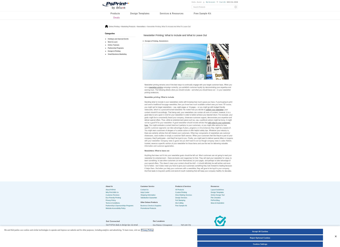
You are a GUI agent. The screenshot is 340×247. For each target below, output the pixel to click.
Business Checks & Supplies (151, 206)
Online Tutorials (113, 45)
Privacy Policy (111, 200)
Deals (116, 17)
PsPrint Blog (215, 200)
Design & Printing (114, 51)
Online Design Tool (218, 195)
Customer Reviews (112, 195)
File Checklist (215, 198)
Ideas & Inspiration (217, 203)
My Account (210, 2)
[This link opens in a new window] (220, 224)
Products (115, 13)
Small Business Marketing (117, 54)
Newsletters (163, 41)
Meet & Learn (113, 42)
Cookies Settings (260, 244)
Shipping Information (148, 195)
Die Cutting (179, 203)
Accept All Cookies (260, 232)
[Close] (336, 236)
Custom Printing (181, 192)
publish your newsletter (214, 109)
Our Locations (159, 221)
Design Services (181, 198)
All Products (179, 190)
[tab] (120, 39)
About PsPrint (111, 190)
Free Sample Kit (202, 13)
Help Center (145, 192)
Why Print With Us (112, 192)
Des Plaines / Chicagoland (162, 225)
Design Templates (139, 13)
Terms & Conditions (113, 203)
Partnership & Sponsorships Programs (119, 206)
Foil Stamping (180, 200)
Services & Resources (171, 13)
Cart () (223, 2)
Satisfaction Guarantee (149, 198)
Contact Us (144, 190)
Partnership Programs (116, 48)
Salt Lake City (186, 225)
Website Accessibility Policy (116, 208)
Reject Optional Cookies (260, 238)
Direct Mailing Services (183, 195)
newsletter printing (156, 87)
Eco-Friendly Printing (113, 198)
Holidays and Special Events (118, 39)
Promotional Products (148, 208)
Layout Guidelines (217, 190)
